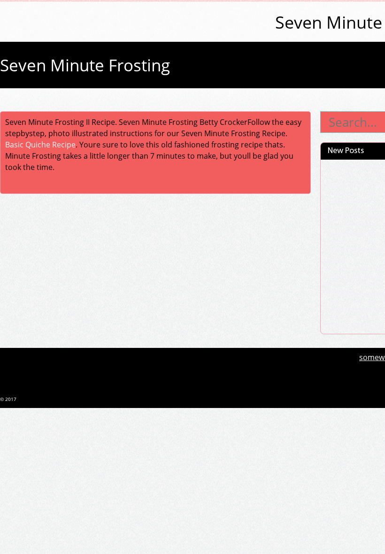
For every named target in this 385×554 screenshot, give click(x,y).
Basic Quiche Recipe (40, 144)
